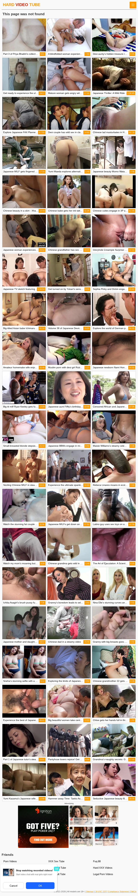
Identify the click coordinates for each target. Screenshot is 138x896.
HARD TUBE (21, 4)
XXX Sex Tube (56, 861)
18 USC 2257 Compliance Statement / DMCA (115, 891)
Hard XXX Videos (102, 867)
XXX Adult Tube (56, 874)
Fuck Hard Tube (57, 867)
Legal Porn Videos (103, 874)
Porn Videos (10, 861)
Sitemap (89, 891)
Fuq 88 (97, 861)
